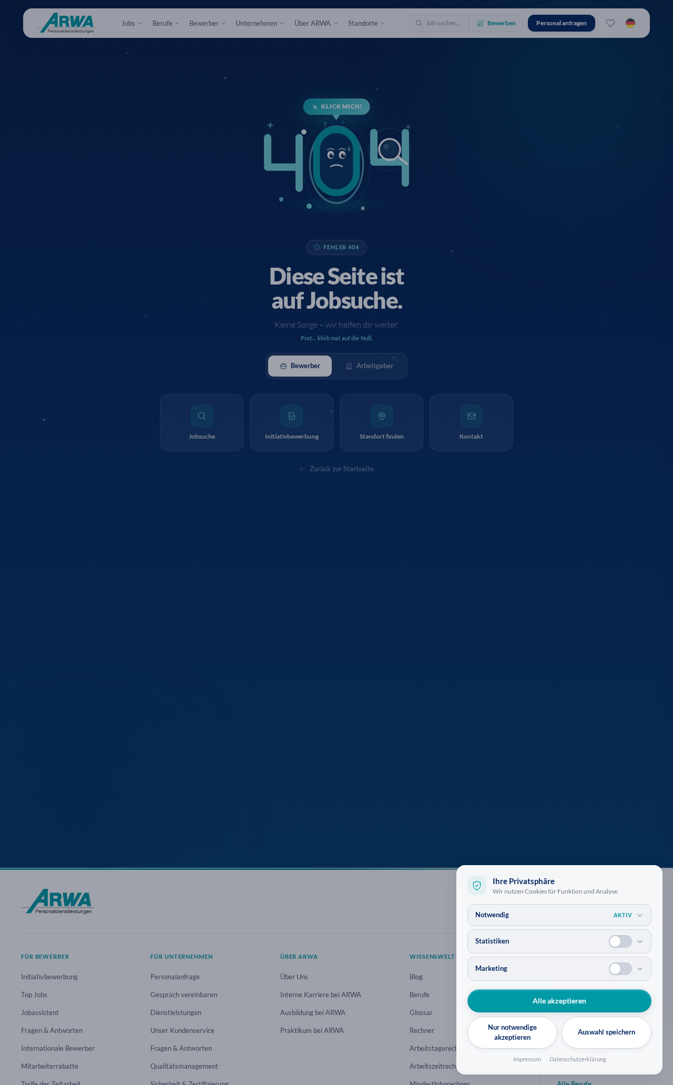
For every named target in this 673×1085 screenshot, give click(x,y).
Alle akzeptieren (559, 1000)
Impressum (527, 1059)
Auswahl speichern (606, 1032)
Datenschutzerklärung (577, 1059)
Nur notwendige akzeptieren (512, 1032)
